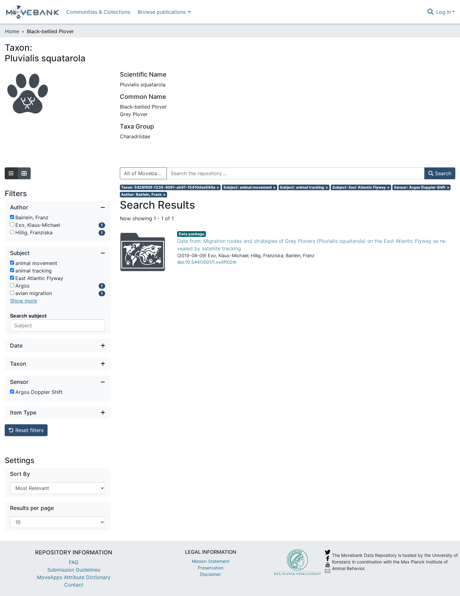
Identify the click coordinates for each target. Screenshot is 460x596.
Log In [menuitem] (443, 12)
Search (442, 173)
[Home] (32, 12)
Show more (23, 301)
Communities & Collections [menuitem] (98, 12)
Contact (73, 585)
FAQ (73, 562)
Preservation (210, 567)
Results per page (32, 508)
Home (12, 31)
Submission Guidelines (73, 570)
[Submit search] (430, 12)
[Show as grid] (24, 173)
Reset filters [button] (28, 430)
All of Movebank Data (145, 173)
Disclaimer (210, 574)
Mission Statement (210, 561)
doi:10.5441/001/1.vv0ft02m (207, 262)
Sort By (20, 474)
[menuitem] (163, 11)
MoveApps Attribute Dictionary (73, 577)
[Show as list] (11, 173)
